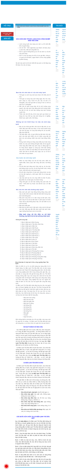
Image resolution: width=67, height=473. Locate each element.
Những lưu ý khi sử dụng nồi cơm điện (58, 35)
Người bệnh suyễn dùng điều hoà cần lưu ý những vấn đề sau (57, 224)
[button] (2, 2)
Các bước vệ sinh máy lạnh (26, 158)
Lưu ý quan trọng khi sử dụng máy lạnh (63, 162)
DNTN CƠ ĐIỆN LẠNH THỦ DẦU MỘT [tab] (28, 469)
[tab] (43, 469)
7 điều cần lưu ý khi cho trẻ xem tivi (57, 89)
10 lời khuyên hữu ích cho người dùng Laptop (64, 87)
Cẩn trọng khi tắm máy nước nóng (57, 112)
